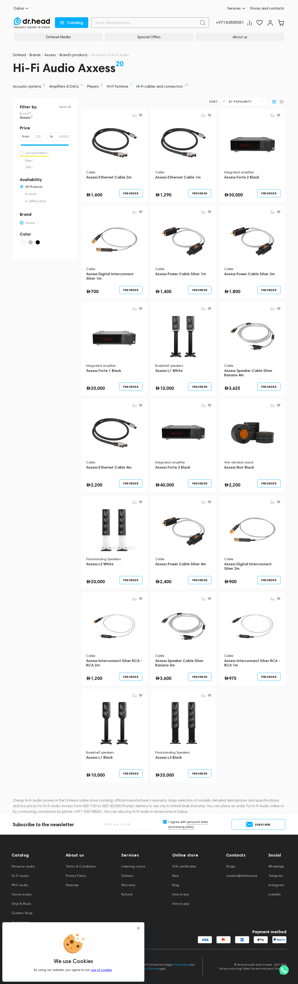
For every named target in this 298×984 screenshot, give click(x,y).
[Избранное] (259, 23)
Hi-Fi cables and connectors (162, 86)
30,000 (236, 195)
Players (94, 86)
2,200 (96, 485)
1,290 (165, 195)
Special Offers (149, 37)
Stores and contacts (267, 8)
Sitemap (72, 885)
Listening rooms (133, 866)
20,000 (98, 388)
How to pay (180, 904)
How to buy (180, 894)
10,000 (167, 388)
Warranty (128, 885)
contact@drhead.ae (241, 876)
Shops (230, 866)
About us (240, 37)
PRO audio (20, 885)
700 (94, 291)
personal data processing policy (188, 824)
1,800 (234, 291)
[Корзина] (281, 23)
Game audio (21, 894)
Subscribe (263, 824)
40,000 (167, 485)
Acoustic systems (29, 86)
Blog (175, 885)
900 (233, 581)
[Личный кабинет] (270, 23)
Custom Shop (22, 913)
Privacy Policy (76, 876)
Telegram (275, 876)
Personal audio (23, 866)
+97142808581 (230, 22)
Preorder (130, 193)
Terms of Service (148, 968)
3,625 (234, 388)
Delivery (127, 876)
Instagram (276, 885)
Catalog (75, 22)
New (175, 876)
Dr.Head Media (58, 37)
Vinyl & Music (21, 904)
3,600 (165, 678)
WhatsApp (276, 866)
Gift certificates (184, 866)
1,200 (96, 678)
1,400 (165, 291)
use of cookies (101, 970)
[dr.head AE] (32, 22)
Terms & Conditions (81, 866)
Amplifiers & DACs (65, 86)
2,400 (165, 581)
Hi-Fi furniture (119, 86)
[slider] (19, 145)
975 (233, 678)
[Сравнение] (249, 23)
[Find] (202, 22)
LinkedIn (274, 894)
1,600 (96, 195)
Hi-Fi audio (20, 876)
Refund (126, 894)
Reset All (65, 107)
